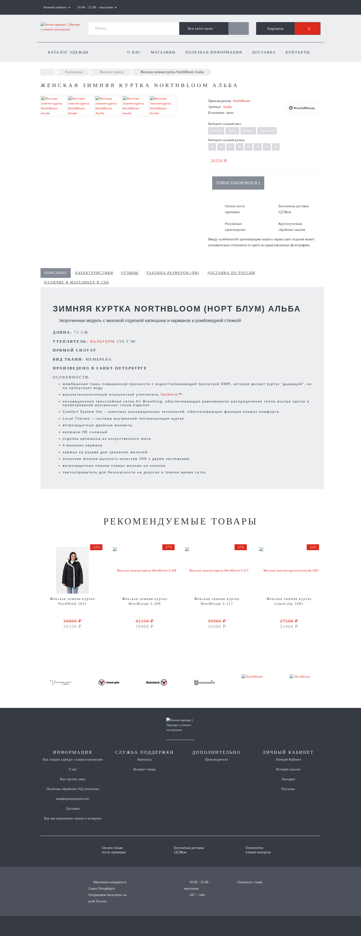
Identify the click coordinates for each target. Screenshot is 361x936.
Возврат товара (144, 769)
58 (275, 147)
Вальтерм (102, 341)
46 (221, 147)
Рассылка (288, 789)
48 (230, 147)
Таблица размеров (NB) (172, 273)
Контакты (298, 52)
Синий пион (267, 130)
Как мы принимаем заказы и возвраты (72, 818)
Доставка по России (231, 273)
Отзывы (130, 273)
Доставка (264, 52)
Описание (55, 273)
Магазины (163, 52)
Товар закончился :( (238, 183)
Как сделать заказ (73, 779)
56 (266, 147)
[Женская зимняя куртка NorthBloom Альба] (54, 106)
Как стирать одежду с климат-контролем (73, 759)
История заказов (288, 769)
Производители (216, 759)
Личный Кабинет (288, 759)
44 (212, 147)
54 (257, 147)
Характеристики (94, 273)
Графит (232, 130)
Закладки (288, 779)
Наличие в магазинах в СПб (76, 282)
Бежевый (216, 130)
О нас (134, 52)
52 (248, 147)
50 (239, 147)
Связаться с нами (250, 882)
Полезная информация (213, 52)
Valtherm (169, 394)
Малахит (248, 130)
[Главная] (46, 72)
